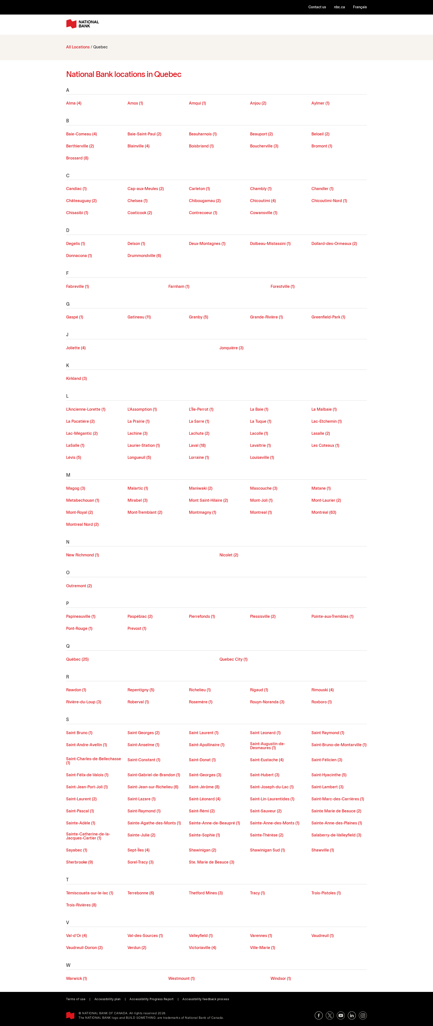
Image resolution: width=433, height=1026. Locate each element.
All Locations (78, 47)
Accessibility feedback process (205, 999)
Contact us (317, 7)
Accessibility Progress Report (152, 999)
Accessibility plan (107, 999)
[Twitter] (330, 1015)
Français (360, 7)
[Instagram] (363, 1015)
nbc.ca (339, 7)
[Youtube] (341, 1015)
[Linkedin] (352, 1015)
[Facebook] (319, 1015)
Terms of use (75, 999)
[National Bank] (83, 24)
